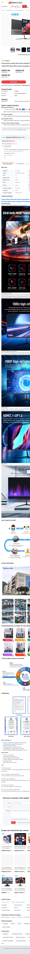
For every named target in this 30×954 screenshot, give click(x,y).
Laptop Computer (18, 905)
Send (13, 822)
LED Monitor (4, 907)
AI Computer (4, 905)
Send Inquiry (14, 82)
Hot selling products (5, 910)
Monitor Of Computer (20, 937)
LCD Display (27, 10)
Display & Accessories (19, 10)
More (2, 943)
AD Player (13, 923)
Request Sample (26, 85)
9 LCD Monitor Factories (17, 934)
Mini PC (15, 907)
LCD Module (5, 923)
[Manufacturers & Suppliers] (15, 2)
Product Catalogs (21, 902)
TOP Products (17, 910)
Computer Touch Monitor (8, 940)
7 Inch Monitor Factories (8, 937)
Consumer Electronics (9, 10)
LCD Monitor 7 (6, 934)
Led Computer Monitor (21, 940)
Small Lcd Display (6, 927)
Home (2, 10)
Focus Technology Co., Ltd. (18, 948)
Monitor (19, 923)
